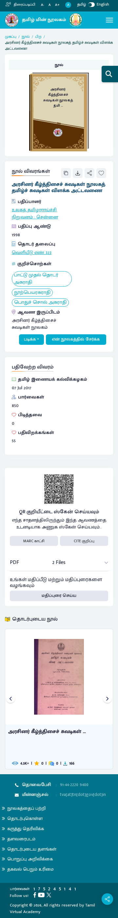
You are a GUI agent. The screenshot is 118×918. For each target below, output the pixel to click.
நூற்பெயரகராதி (32, 292)
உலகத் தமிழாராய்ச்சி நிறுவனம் (34, 213)
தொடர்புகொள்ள (25, 818)
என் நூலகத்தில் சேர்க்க (76, 339)
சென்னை (47, 217)
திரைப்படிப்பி (24, 5)
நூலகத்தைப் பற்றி (26, 808)
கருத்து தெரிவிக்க (25, 828)
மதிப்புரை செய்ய (59, 595)
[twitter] (50, 894)
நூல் (26, 36)
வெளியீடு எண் (28, 253)
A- (42, 5)
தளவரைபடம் (21, 838)
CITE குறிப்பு (84, 541)
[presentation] (10, 699)
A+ (57, 5)
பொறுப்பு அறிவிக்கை (30, 858)
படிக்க (30, 339)
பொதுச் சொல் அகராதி (40, 302)
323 (48, 253)
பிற (38, 36)
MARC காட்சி (34, 541)
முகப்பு (10, 36)
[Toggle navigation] (109, 20)
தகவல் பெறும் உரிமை (30, 869)
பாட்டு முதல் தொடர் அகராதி (36, 278)
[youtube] (42, 894)
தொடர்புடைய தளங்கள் (31, 849)
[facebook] (35, 894)
